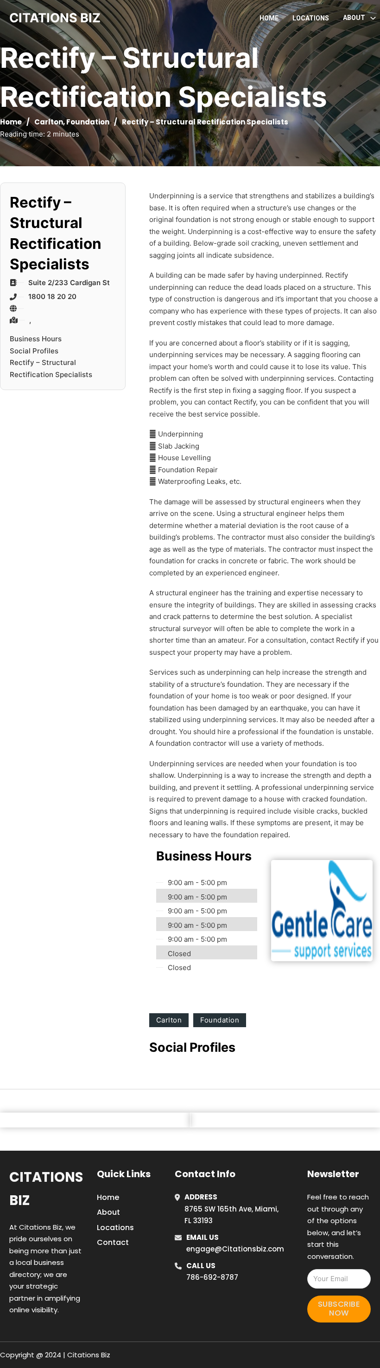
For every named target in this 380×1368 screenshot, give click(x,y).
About (108, 1212)
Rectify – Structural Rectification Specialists (51, 368)
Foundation (87, 122)
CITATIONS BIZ (55, 18)
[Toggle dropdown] (373, 18)
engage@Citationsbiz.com (235, 1249)
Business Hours (36, 338)
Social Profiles (34, 350)
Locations (310, 18)
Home (269, 18)
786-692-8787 (212, 1277)
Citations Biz (46, 1188)
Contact (113, 1242)
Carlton (48, 122)
